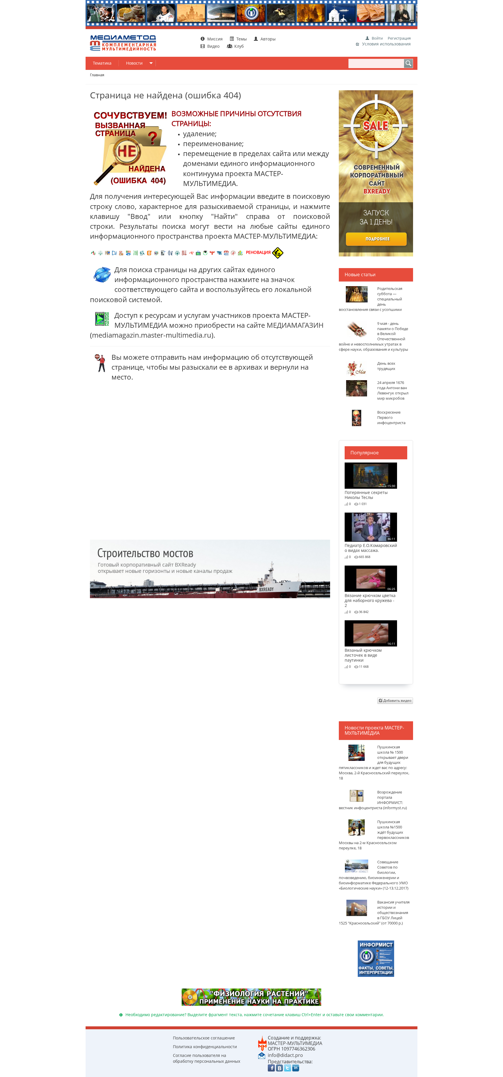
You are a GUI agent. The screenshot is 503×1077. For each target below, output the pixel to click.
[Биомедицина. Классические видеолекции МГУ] (142, 252)
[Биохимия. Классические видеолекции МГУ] (121, 252)
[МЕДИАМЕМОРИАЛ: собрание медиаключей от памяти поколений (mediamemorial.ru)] (233, 252)
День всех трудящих (386, 366)
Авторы (267, 39)
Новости (134, 63)
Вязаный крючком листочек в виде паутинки (370, 652)
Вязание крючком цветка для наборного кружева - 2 (370, 597)
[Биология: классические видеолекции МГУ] (135, 252)
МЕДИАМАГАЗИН (295, 325)
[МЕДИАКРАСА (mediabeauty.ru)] (191, 252)
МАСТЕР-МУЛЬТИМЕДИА (295, 1043)
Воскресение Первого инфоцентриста (391, 417)
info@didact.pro (285, 1055)
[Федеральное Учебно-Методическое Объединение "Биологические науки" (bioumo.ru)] (205, 252)
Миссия (214, 39)
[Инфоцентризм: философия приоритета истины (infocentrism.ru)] (170, 252)
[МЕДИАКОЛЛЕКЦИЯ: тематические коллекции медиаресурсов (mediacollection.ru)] (184, 252)
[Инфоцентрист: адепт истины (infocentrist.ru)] (177, 252)
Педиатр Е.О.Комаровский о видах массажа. (371, 545)
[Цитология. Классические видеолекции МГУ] (149, 252)
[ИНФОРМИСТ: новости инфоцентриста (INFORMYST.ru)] (107, 252)
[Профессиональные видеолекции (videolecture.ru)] (163, 252)
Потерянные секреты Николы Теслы (370, 492)
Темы (241, 39)
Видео (213, 46)
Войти (377, 38)
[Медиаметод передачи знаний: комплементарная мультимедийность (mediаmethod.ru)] (226, 252)
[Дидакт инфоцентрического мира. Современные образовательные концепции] (156, 252)
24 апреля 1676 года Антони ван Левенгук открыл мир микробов (392, 390)
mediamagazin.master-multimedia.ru (151, 335)
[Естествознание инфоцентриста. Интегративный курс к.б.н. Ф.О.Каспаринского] (100, 252)
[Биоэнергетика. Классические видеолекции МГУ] (128, 252)
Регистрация (399, 38)
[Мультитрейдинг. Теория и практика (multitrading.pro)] (93, 252)
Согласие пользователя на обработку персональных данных (206, 1058)
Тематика (102, 63)
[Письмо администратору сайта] (261, 1055)
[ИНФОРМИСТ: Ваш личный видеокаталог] (376, 958)
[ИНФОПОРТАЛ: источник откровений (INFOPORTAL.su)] (114, 252)
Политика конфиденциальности (205, 1046)
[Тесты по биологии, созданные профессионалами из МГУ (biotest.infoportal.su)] (240, 252)
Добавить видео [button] (396, 700)
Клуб (238, 46)
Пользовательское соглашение (204, 1038)
